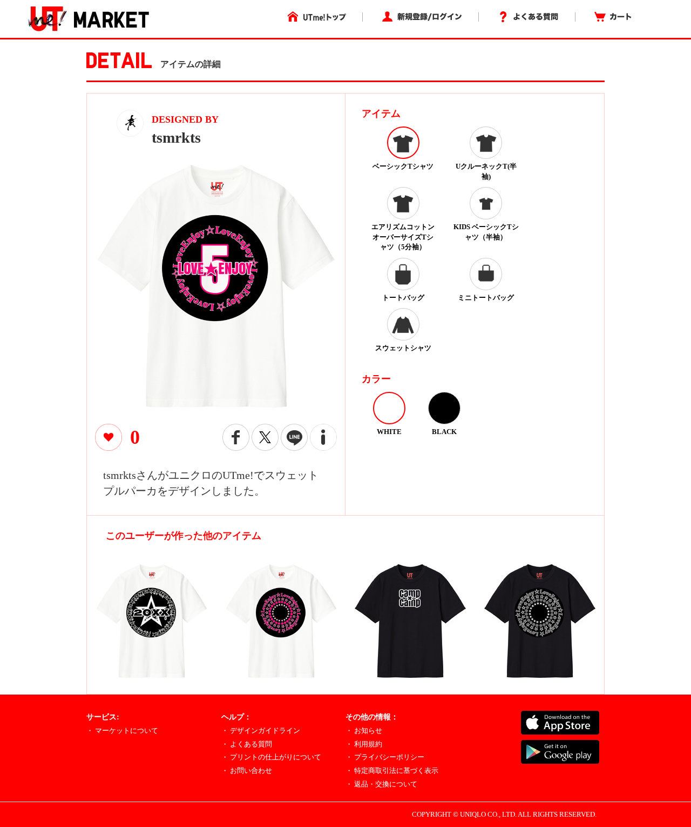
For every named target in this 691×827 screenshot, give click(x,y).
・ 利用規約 (364, 744)
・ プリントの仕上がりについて (271, 757)
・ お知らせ (364, 730)
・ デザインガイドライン (260, 730)
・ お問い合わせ (246, 770)
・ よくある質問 (246, 744)
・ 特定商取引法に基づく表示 (392, 770)
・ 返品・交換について (381, 784)
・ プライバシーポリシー (385, 757)
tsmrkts (176, 137)
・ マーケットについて (122, 730)
